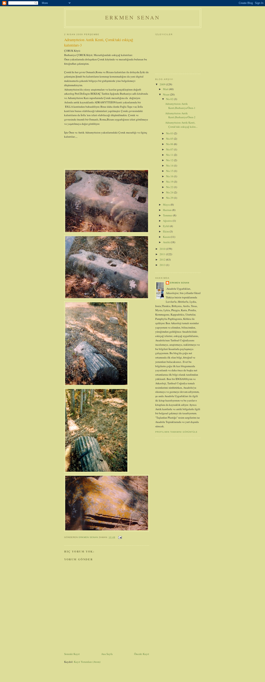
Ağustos (168, 221)
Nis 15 (170, 171)
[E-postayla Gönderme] (120, 537)
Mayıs (167, 204)
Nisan (166, 94)
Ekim (166, 231)
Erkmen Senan (132, 17)
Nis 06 (170, 144)
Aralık (167, 242)
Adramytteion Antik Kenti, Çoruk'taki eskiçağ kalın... (181, 125)
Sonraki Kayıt (72, 654)
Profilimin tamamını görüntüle (176, 432)
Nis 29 (170, 198)
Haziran (167, 210)
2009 (163, 84)
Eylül (166, 226)
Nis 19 (170, 181)
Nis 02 (170, 99)
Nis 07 (170, 149)
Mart (166, 89)
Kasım (167, 237)
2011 (163, 254)
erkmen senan (179, 283)
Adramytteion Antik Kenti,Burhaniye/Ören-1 (180, 106)
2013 (163, 265)
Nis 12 (170, 160)
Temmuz (168, 215)
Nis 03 (170, 133)
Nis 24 (170, 192)
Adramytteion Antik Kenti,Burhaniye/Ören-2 (180, 115)
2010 (163, 249)
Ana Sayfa (107, 654)
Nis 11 (170, 155)
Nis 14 (170, 165)
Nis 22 (170, 187)
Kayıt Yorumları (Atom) (87, 662)
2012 (163, 259)
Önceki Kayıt (141, 654)
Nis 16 (170, 176)
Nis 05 (170, 138)
